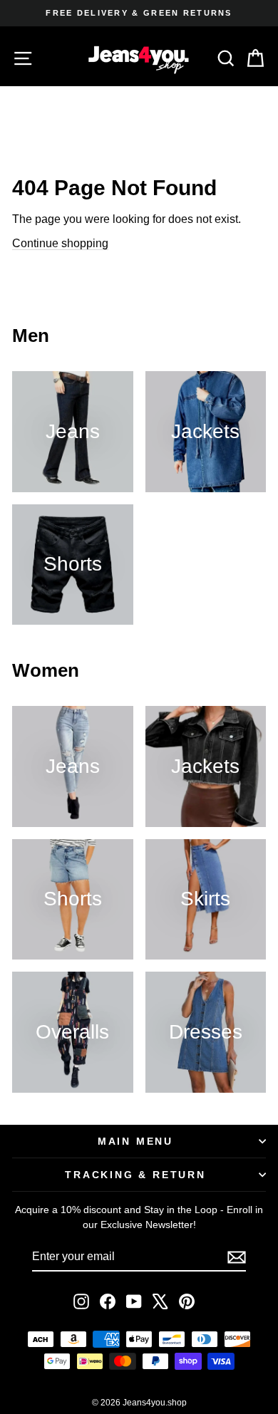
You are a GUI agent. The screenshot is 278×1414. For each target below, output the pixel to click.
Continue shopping (60, 243)
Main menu (135, 1141)
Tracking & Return (135, 1174)
